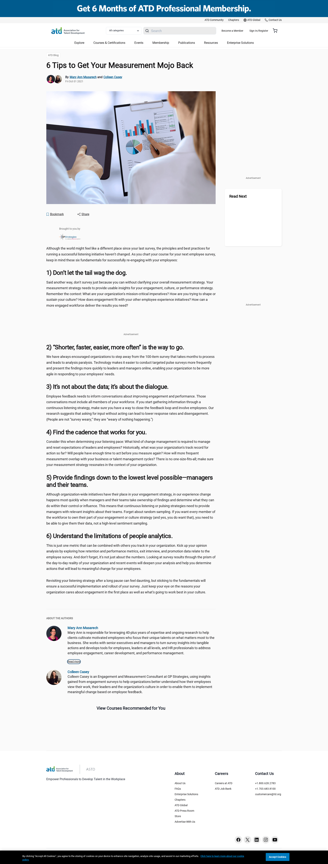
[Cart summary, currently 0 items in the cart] (276, 31)
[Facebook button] (238, 840)
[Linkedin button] (256, 840)
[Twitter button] (247, 840)
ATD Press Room (184, 810)
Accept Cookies (277, 856)
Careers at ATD (223, 783)
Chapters (180, 799)
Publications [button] (186, 43)
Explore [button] (79, 43)
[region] (164, 857)
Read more (74, 661)
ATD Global (181, 805)
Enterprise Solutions (186, 794)
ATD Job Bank (223, 788)
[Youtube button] (275, 840)
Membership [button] (160, 43)
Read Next (238, 196)
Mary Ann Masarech (83, 77)
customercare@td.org (268, 794)
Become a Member (232, 30)
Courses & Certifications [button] (109, 43)
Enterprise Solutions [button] (240, 43)
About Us (180, 783)
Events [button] (138, 43)
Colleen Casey (112, 77)
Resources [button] (211, 43)
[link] (214, 20)
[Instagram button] (266, 840)
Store (178, 816)
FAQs (178, 788)
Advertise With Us (185, 821)
